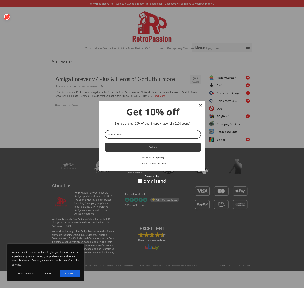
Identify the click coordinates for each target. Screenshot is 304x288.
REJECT (49, 273)
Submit (153, 147)
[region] (45, 262)
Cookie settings (25, 273)
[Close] (200, 105)
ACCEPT (70, 273)
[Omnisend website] (152, 179)
